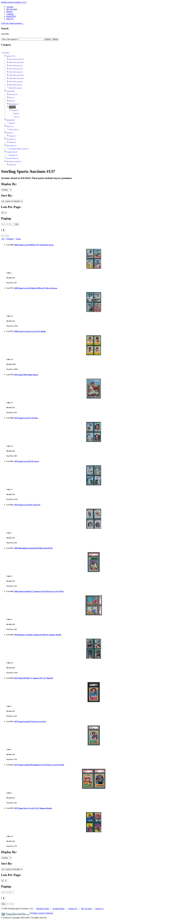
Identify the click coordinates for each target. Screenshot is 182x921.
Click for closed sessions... (12, 23)
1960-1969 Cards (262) (16, 78)
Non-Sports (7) (11, 139)
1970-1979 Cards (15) (16, 81)
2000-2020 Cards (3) (15, 88)
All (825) (6, 53)
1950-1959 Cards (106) (16, 75)
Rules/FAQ (11, 16)
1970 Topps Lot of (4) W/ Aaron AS (27, 505)
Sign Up (9, 19)
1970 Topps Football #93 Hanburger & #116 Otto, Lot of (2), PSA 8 (39, 765)
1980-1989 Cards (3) (15, 85)
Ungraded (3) (13, 155)
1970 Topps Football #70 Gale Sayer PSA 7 (30, 721)
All (2, 239)
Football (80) (10, 91)
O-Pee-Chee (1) (14, 129)
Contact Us (73, 908)
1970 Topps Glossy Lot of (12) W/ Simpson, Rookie (33, 808)
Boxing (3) (9, 133)
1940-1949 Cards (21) (16, 72)
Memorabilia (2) (11, 145)
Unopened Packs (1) (12, 158)
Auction (9, 7)
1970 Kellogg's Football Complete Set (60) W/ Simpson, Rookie (37, 635)
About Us (99, 908)
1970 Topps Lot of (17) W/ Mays (26, 418)
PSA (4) (16, 113)
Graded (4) (12, 165)
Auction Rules (58, 908)
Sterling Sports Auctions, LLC (14, 2)
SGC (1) (16, 117)
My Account (11, 9)
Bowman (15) (13, 94)
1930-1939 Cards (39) (16, 69)
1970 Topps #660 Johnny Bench (26, 375)
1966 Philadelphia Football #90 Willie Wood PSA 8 (33, 548)
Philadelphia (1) (14, 104)
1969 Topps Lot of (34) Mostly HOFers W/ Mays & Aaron (35, 288)
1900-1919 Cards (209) (16, 62)
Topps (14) (12, 107)
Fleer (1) (11, 97)
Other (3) (12, 101)
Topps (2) (12, 123)
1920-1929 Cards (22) (16, 65)
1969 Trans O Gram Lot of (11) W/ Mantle (30, 331)
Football (9, 239)
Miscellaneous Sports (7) (13, 161)
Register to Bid (42, 908)
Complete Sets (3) (11, 152)
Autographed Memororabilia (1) (19, 149)
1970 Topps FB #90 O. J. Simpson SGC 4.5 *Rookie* (33, 678)
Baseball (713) (10, 56)
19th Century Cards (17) (16, 59)
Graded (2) (12, 142)
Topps (18, 239)
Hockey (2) (9, 126)
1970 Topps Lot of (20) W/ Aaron (26, 461)
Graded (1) (12, 136)
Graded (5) (15, 110)
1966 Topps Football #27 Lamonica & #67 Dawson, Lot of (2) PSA (39, 591)
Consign (9, 14)
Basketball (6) (10, 120)
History (9, 11)
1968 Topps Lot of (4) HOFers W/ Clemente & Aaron (34, 245)
